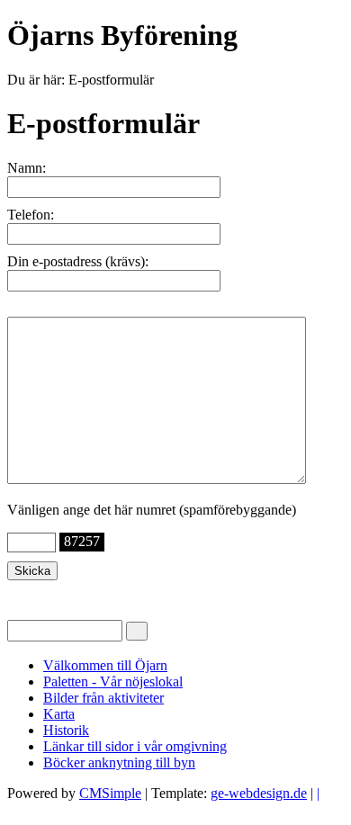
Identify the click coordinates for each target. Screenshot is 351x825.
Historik (66, 730)
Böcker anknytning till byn (119, 762)
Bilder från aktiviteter (103, 697)
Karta (59, 714)
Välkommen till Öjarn (105, 665)
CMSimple (110, 793)
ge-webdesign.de (259, 793)
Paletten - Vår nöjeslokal (113, 681)
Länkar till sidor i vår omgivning (135, 746)
